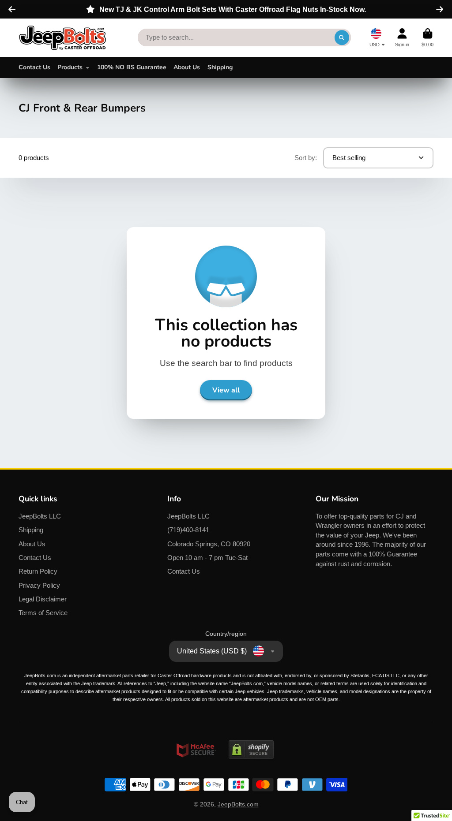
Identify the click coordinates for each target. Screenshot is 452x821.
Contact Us (34, 67)
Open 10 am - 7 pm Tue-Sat (207, 557)
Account (402, 37)
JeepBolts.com (238, 804)
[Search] (342, 37)
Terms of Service (43, 612)
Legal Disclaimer (43, 599)
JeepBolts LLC (40, 516)
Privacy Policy (39, 585)
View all (226, 390)
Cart (427, 37)
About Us (186, 67)
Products (70, 67)
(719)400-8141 (188, 530)
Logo (63, 38)
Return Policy (38, 571)
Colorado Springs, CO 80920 (208, 544)
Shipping (220, 67)
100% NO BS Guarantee (131, 67)
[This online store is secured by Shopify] (251, 767)
